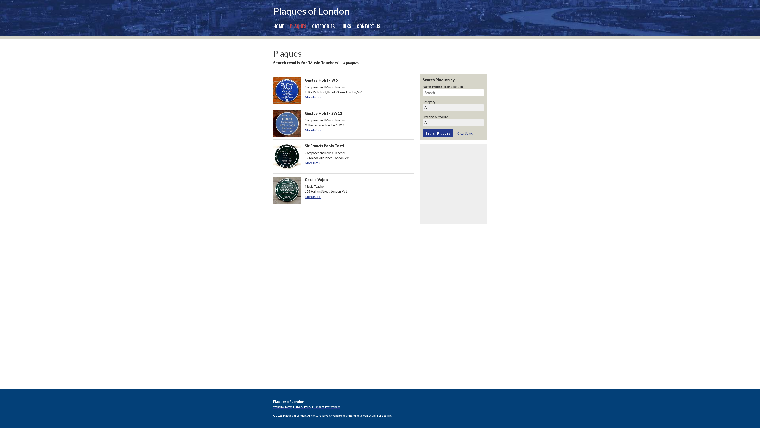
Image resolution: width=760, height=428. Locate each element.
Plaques (298, 26)
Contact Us (368, 26)
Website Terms (282, 406)
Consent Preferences (327, 406)
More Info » (313, 97)
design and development (357, 415)
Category (429, 102)
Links (345, 26)
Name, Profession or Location (443, 86)
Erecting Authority (435, 116)
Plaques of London (311, 11)
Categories (323, 26)
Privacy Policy (302, 406)
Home (278, 26)
